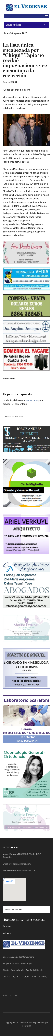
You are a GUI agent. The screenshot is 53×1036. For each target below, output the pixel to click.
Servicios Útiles (13, 24)
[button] (46, 16)
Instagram (7, 933)
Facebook (7, 926)
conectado (32, 400)
